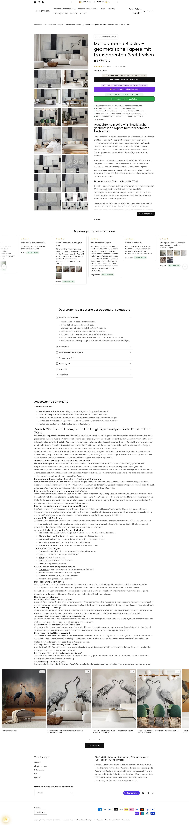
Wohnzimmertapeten (102, 515)
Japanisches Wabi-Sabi (50, 551)
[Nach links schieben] (89, 739)
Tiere (41, 557)
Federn (42, 554)
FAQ (36, 774)
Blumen (42, 564)
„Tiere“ (72, 664)
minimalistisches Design (122, 209)
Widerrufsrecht (68, 820)
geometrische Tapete (140, 143)
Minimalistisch (45, 572)
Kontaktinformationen (112, 820)
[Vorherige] (4, 266)
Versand (100, 820)
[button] (65, 8)
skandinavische (102, 524)
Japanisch (43, 569)
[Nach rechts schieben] (99, 739)
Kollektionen (39, 770)
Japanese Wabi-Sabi (43, 488)
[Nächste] (184, 266)
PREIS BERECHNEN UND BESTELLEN (124, 79)
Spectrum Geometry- (121, 140)
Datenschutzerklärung (83, 820)
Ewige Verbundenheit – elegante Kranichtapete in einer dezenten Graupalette (158, 732)
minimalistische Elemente (46, 527)
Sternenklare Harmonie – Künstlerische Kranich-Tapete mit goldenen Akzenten (113, 732)
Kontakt (37, 777)
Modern (42, 579)
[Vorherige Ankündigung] (71, 2)
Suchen (37, 762)
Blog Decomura (40, 766)
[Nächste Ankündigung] (117, 2)
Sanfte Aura (44, 560)
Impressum (126, 820)
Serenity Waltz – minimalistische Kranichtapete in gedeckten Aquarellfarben (65, 732)
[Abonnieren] (71, 792)
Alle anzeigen (94, 745)
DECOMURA (44, 820)
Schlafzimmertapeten (114, 500)
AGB (94, 820)
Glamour (43, 576)
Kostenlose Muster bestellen (124, 99)
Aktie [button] (98, 220)
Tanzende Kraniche (10, 731)
